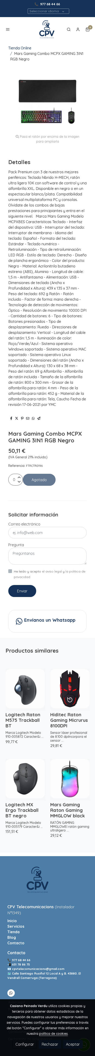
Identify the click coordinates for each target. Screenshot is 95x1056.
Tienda (13, 932)
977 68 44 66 (50, 4)
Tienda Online (19, 48)
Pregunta (16, 545)
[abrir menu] (8, 29)
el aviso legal (52, 571)
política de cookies (53, 1034)
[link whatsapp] (10, 993)
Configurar (24, 1044)
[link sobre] (47, 882)
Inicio (12, 920)
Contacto (15, 943)
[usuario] (78, 29)
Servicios (15, 926)
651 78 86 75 (21, 964)
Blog (11, 937)
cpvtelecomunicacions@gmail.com (38, 969)
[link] (47, 29)
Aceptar (73, 1044)
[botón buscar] (69, 29)
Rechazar (50, 1044)
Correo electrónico (24, 524)
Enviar (22, 591)
